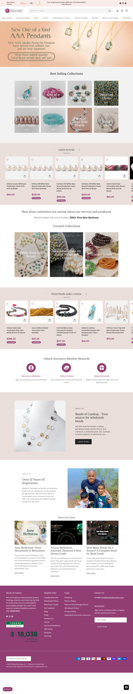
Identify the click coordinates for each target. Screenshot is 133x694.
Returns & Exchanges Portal (76, 605)
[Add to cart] (24, 176)
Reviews (47, 633)
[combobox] (70, 10)
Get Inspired (49, 608)
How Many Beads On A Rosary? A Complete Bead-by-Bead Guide (102, 550)
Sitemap (47, 636)
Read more (19, 573)
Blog (46, 612)
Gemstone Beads (23, 18)
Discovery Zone (66, 517)
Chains (45, 18)
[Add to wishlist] (7, 159)
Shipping (68, 598)
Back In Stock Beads (110, 18)
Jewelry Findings (81, 18)
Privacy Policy (70, 612)
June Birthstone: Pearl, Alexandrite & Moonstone (30, 549)
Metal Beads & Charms (61, 18)
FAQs (46, 615)
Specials (95, 18)
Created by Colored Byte (35, 664)
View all (66, 153)
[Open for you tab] (126, 687)
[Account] (117, 10)
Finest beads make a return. (66, 294)
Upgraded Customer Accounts (77, 615)
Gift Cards (48, 629)
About (46, 622)
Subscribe (102, 627)
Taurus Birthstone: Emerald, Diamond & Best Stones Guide (66, 550)
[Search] (109, 11)
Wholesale (127, 18)
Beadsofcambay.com (18, 664)
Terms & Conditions (52, 626)
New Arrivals (7, 18)
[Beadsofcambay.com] (14, 11)
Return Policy (70, 601)
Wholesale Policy (51, 601)
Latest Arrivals (66, 149)
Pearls (36, 18)
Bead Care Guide (51, 605)
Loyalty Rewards (51, 598)
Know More (83, 442)
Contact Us (49, 619)
